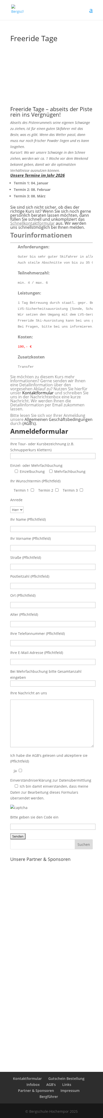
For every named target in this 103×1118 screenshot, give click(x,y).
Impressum (70, 1090)
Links (66, 1084)
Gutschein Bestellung (66, 1078)
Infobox (33, 1084)
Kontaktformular (38, 393)
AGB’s (51, 1084)
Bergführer (49, 1096)
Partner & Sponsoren (36, 1090)
